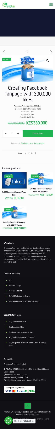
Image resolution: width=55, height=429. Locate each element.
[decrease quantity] (5, 134)
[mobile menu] (51, 4)
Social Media (39, 143)
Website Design (15, 285)
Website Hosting (15, 291)
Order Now (38, 133)
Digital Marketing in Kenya (19, 296)
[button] (48, 61)
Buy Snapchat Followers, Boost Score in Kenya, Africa (27, 344)
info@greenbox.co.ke (19, 377)
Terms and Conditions (40, 419)
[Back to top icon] (27, 406)
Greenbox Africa (32, 415)
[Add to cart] (23, 176)
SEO (10, 280)
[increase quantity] (18, 134)
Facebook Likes (27, 143)
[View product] (23, 180)
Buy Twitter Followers (17, 322)
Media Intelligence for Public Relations (24, 301)
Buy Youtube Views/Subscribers (21, 337)
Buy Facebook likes (16, 327)
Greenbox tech (27, 412)
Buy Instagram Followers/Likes (21, 332)
